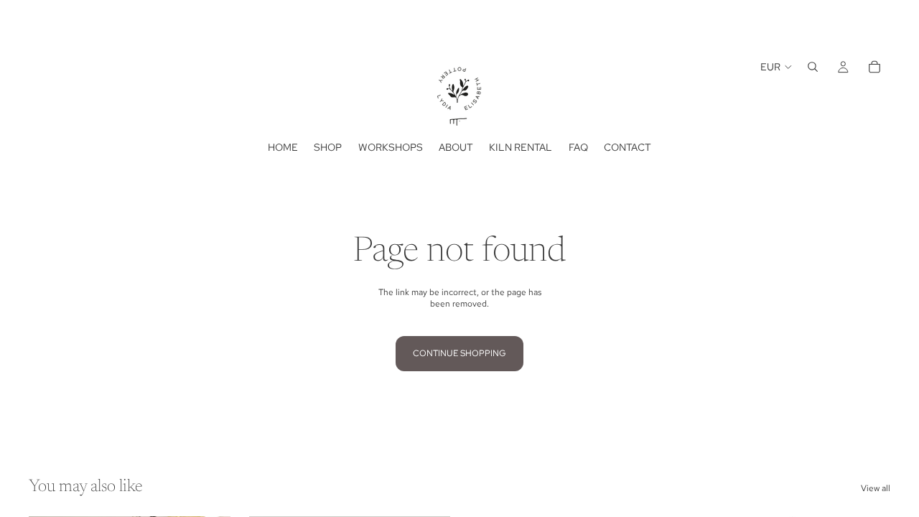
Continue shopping (459, 353)
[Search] (813, 67)
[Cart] (874, 67)
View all (875, 488)
